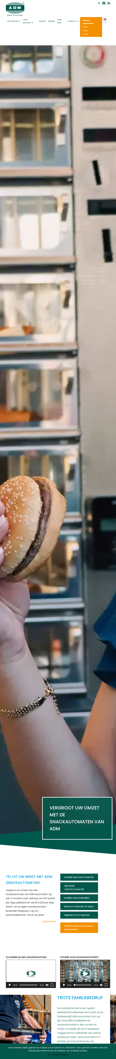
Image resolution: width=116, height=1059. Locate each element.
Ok (49, 1054)
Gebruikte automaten (76, 915)
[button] (31, 974)
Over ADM (59, 21)
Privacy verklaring (60, 1054)
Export (42, 21)
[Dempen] (47, 984)
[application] (31, 974)
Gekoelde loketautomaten (74, 887)
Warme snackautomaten (79, 877)
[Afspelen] (9, 984)
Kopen (85, 27)
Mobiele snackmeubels (77, 897)
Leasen (85, 30)
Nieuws (51, 21)
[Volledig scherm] (51, 984)
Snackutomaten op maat (79, 906)
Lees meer (48, 921)
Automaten (12, 21)
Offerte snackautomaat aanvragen (78, 927)
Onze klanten (26, 21)
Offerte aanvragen (87, 22)
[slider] (28, 985)
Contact (72, 21)
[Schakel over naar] (105, 21)
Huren (85, 34)
